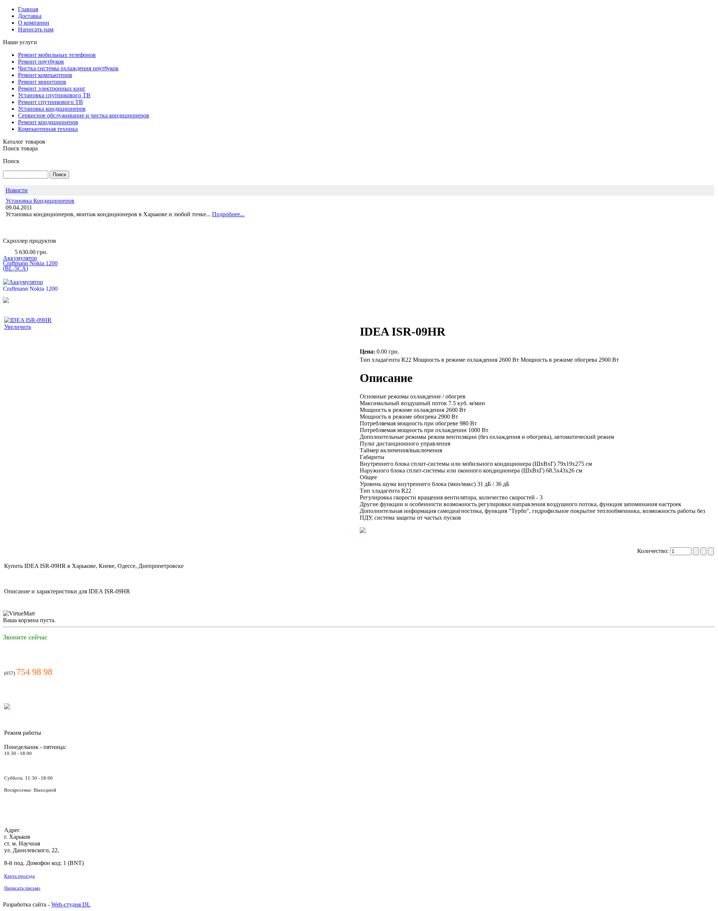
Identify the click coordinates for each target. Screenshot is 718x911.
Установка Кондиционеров (40, 201)
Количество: (653, 551)
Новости (17, 190)
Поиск (11, 161)
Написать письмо (22, 888)
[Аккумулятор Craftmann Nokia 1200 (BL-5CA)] (31, 285)
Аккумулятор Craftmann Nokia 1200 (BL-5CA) (30, 253)
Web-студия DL (70, 904)
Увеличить (17, 327)
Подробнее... (228, 214)
